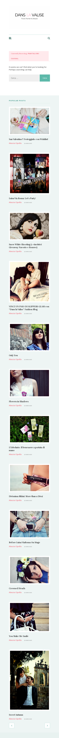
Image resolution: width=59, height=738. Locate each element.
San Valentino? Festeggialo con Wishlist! (28, 139)
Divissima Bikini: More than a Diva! (26, 496)
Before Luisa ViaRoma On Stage (24, 542)
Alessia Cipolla (15, 143)
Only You (13, 355)
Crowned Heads (17, 588)
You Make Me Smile (18, 636)
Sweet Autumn (16, 715)
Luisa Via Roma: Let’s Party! (22, 198)
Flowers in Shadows (19, 401)
